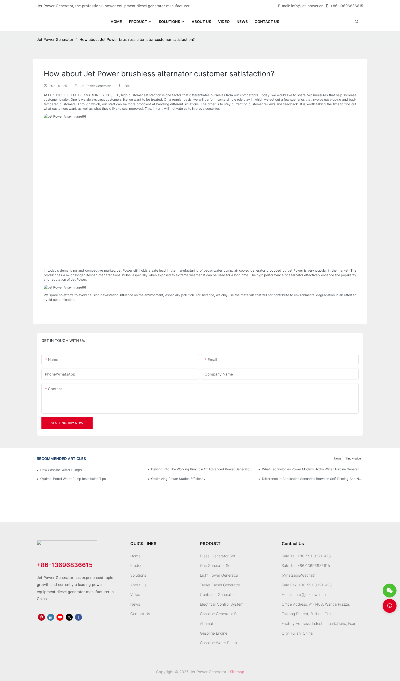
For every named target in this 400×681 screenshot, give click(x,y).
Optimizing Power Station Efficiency (178, 479)
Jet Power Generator (55, 39)
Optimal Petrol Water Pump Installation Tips (73, 479)
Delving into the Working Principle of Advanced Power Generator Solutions (201, 469)
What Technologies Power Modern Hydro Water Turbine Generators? (312, 469)
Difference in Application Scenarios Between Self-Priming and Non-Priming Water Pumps (312, 479)
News (337, 458)
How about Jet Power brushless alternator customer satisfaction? (137, 39)
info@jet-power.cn (307, 5)
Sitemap (237, 671)
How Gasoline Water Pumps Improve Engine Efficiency (64, 470)
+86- (334, 5)
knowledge (353, 458)
